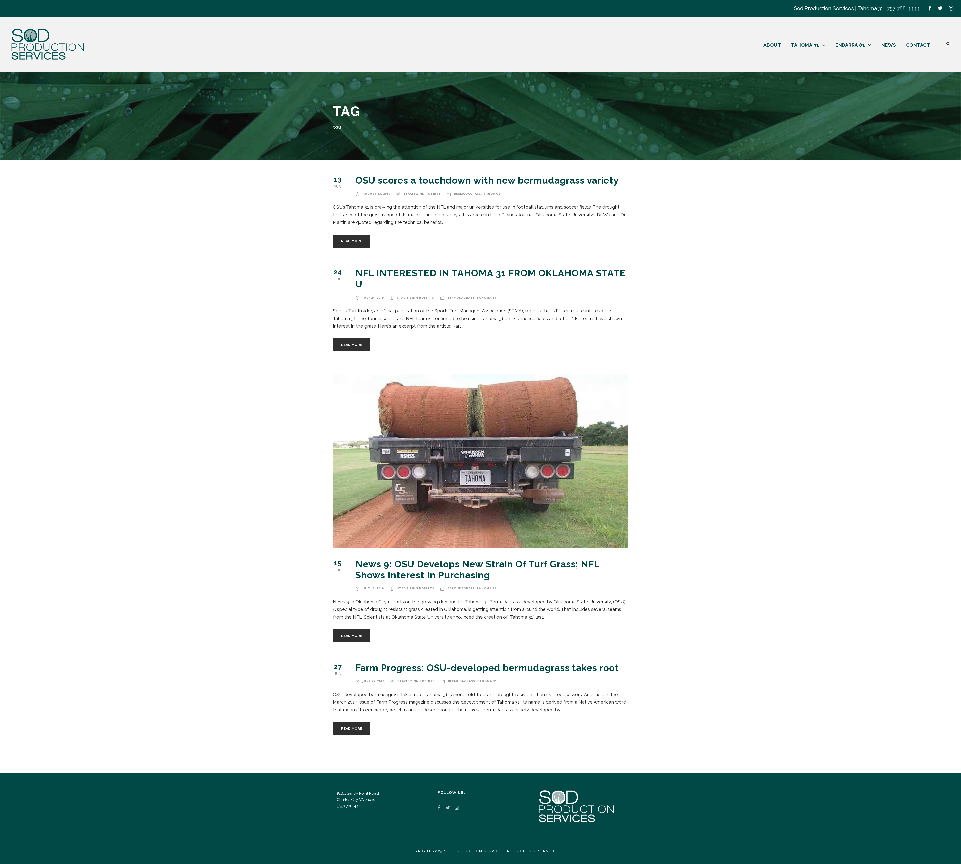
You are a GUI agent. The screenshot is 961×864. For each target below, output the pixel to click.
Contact (918, 45)
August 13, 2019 (376, 193)
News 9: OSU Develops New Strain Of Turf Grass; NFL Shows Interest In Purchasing (477, 570)
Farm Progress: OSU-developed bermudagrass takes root (487, 667)
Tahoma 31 (805, 45)
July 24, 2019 (373, 297)
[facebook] (929, 8)
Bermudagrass (467, 193)
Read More (351, 241)
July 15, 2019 (373, 588)
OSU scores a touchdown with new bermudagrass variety (487, 180)
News (888, 45)
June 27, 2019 (373, 681)
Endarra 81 (850, 45)
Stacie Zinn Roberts (422, 193)
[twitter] (940, 8)
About (772, 45)
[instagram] (951, 8)
